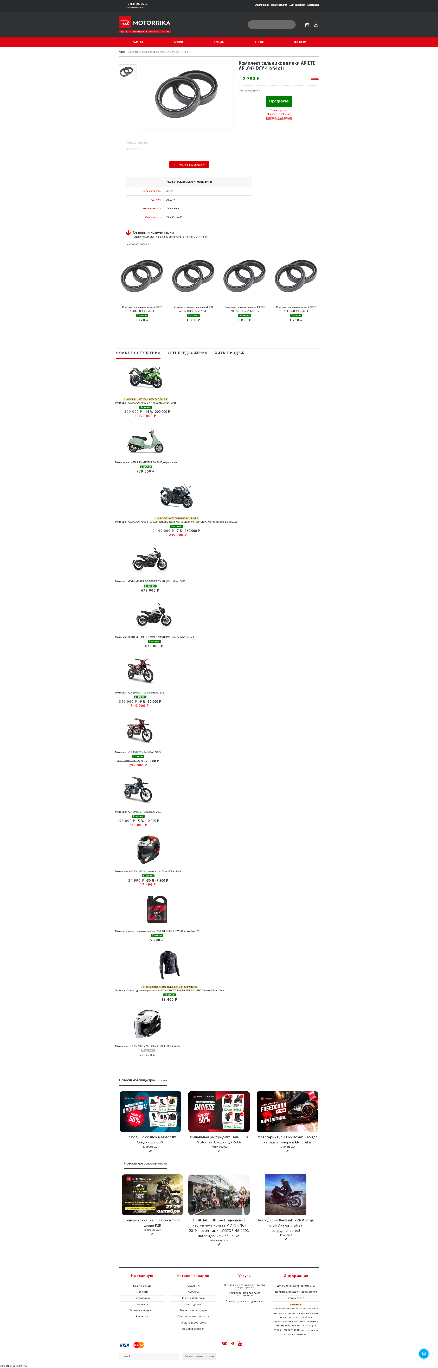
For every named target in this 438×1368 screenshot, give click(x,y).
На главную (142, 1276)
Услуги (245, 1276)
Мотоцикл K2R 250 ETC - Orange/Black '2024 (140, 692)
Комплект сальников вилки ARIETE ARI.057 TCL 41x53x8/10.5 (245, 309)
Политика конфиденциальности (296, 1292)
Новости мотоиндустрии (137, 1080)
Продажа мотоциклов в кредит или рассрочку (244, 1286)
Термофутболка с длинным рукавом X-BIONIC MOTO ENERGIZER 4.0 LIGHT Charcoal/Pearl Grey (169, 990)
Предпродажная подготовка (245, 1301)
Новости (142, 1292)
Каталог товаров (193, 1276)
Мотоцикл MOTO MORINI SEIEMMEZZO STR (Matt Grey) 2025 (150, 581)
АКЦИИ (178, 42)
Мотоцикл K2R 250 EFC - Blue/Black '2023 (138, 812)
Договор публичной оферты (296, 1286)
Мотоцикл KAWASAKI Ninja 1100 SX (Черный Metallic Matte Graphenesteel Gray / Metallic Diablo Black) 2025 (176, 522)
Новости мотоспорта (140, 1163)
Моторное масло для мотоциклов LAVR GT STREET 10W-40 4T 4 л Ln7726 (157, 931)
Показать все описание (191, 164)
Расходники (193, 1304)
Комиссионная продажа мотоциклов (244, 1294)
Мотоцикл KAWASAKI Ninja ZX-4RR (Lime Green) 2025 (145, 403)
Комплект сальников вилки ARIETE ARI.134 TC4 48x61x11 (296, 309)
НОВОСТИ (300, 42)
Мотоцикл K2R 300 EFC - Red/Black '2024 (138, 752)
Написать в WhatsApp (279, 118)
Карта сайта (296, 1298)
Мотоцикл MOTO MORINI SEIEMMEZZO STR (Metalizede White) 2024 (154, 637)
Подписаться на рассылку (199, 1356)
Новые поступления (138, 353)
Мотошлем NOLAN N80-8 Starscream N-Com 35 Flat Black (148, 871)
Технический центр (142, 1310)
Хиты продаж (229, 353)
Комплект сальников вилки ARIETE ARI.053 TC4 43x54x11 (142, 309)
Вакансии (142, 1316)
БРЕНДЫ (219, 42)
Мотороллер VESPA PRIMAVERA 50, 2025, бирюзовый (146, 462)
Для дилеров (297, 5)
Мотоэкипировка (193, 1298)
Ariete (122, 52)
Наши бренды (142, 1286)
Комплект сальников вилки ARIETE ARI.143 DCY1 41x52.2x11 (193, 309)
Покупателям (279, 5)
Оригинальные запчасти (193, 1316)
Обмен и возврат (193, 1329)
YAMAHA (193, 1292)
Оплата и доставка (193, 1323)
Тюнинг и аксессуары (193, 1310)
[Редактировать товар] (150, 1151)
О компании (262, 5)
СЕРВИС (259, 42)
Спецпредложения (188, 353)
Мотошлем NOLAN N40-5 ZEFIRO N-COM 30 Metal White (148, 1046)
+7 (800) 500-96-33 (136, 4)
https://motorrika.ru (287, 1330)
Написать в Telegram (279, 114)
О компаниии (142, 1298)
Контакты (313, 5)
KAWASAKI (193, 1286)
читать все (161, 1080)
